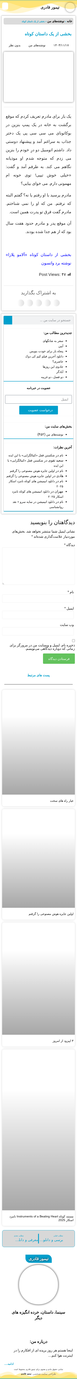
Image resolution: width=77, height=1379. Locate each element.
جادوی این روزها (53, 366)
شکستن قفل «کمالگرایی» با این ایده (32, 455)
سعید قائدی (26, 1374)
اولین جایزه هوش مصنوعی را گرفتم (32, 471)
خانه (69, 21)
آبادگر (59, 372)
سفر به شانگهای (53, 341)
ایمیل (69, 608)
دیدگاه (69, 545)
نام (61, 455)
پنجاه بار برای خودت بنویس (46, 351)
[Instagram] (44, 1329)
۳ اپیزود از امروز (63, 1040)
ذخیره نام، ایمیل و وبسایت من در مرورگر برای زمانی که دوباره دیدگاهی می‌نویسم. (42, 647)
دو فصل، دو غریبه (52, 377)
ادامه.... (9, 1363)
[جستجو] (8, 320)
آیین (60, 346)
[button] (5, 6)
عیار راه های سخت (62, 800)
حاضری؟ (57, 361)
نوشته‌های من (55, 21)
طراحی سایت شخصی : (43, 1373)
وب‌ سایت (67, 625)
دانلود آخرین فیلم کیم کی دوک (44, 356)
